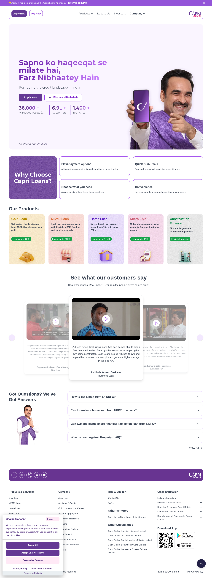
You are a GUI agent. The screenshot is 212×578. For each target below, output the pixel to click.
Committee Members (68, 544)
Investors (120, 13)
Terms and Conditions (41, 568)
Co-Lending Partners (68, 529)
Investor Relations (67, 539)
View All (194, 447)
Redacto (38, 573)
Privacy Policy (195, 571)
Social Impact (65, 534)
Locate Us (103, 13)
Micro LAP (14, 513)
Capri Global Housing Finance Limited (127, 531)
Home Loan (14, 508)
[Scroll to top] (201, 563)
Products (84, 13)
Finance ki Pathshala (65, 97)
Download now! (77, 2)
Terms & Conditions (169, 571)
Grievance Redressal (68, 518)
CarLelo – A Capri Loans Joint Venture (127, 517)
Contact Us (113, 498)
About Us (62, 498)
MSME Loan (15, 503)
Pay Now (36, 13)
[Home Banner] (162, 86)
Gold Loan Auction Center (71, 508)
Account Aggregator (68, 513)
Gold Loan (14, 498)
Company (136, 13)
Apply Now (19, 13)
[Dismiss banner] (204, 2)
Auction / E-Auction (67, 503)
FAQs (110, 503)
